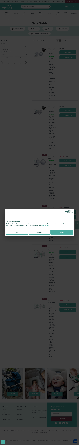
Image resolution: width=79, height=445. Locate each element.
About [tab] (62, 216)
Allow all (62, 232)
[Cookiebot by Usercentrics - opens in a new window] (66, 211)
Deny (17, 232)
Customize (39, 232)
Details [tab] (39, 216)
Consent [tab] (16, 216)
